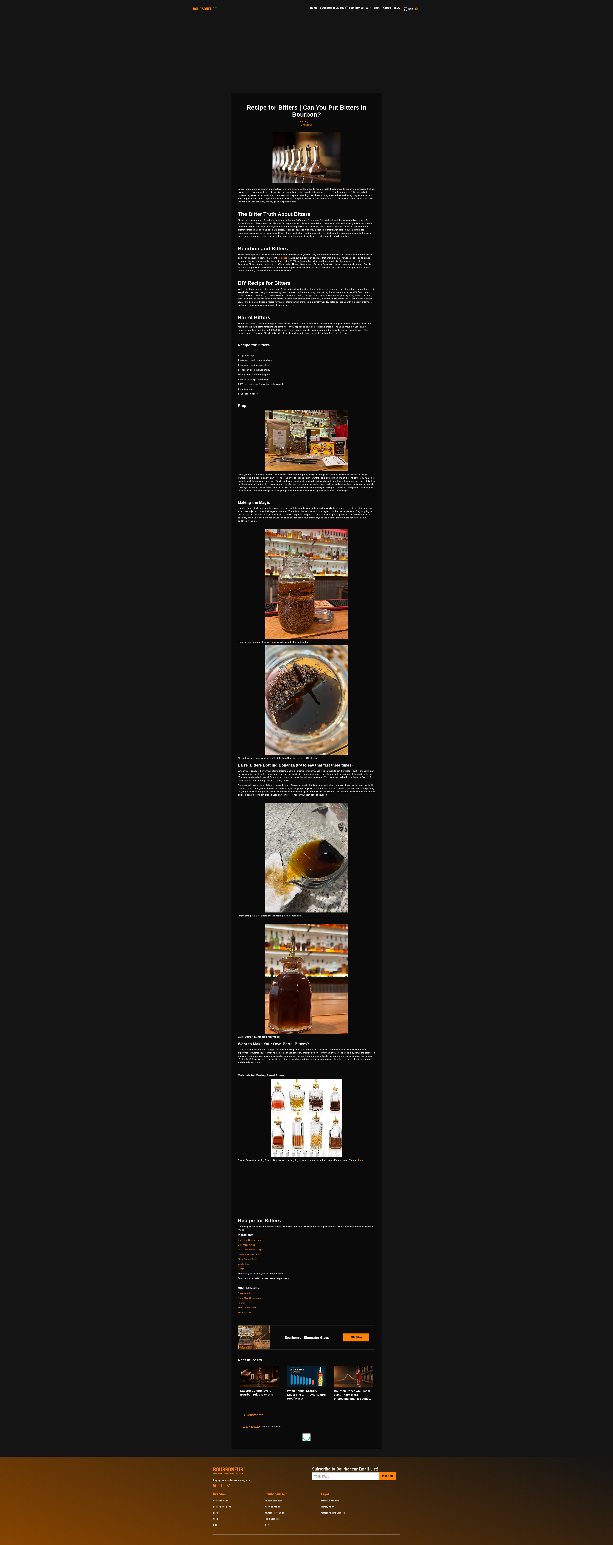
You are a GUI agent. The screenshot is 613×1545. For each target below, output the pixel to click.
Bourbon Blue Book (222, 1506)
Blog (215, 1524)
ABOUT (387, 8)
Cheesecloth (244, 1293)
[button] (410, 9)
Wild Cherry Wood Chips (250, 1249)
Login (245, 1426)
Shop (215, 1512)
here (360, 1160)
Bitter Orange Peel (247, 1259)
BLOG (397, 8)
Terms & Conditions (330, 1500)
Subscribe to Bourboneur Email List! (345, 1469)
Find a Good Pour (272, 1518)
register (255, 1426)
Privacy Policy (327, 1506)
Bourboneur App (220, 1500)
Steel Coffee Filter (247, 1307)
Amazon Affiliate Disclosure (334, 1512)
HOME (313, 8)
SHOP (377, 8)
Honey (241, 1268)
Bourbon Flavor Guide (274, 1512)
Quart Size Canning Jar (249, 1298)
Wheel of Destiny (272, 1506)
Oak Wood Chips (246, 1244)
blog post (282, 258)
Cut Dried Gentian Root (249, 1240)
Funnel (241, 1303)
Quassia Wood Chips (248, 1254)
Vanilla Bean (244, 1264)
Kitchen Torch (245, 1312)
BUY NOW (356, 1337)
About (215, 1518)
